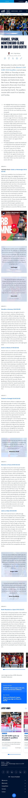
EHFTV (20, 11)
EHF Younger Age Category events (9, 14)
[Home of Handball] (14, 795)
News (8, 11)
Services (4, 789)
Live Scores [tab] (7, 1)
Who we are (4, 780)
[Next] (26, 2)
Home (3, 762)
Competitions (14, 11)
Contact (3, 791)
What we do (4, 783)
